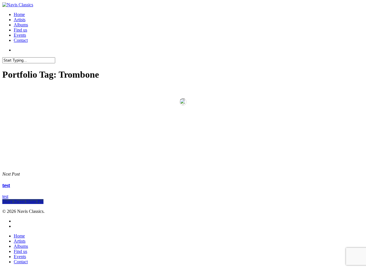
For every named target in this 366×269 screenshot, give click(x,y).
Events (20, 35)
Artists (19, 19)
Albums (21, 24)
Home (19, 14)
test (5, 196)
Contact (21, 40)
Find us (20, 30)
